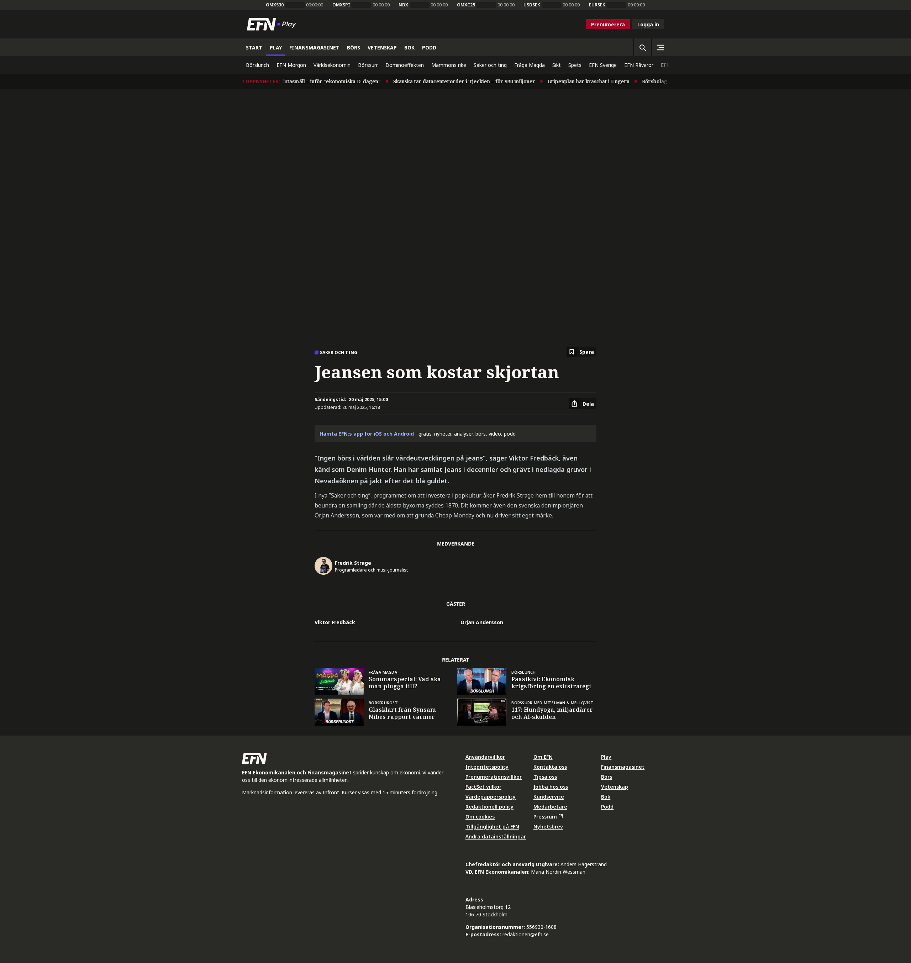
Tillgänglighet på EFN (492, 826)
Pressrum (545, 816)
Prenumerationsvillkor (493, 776)
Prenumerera (608, 24)
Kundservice (548, 796)
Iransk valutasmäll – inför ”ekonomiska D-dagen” (308, 81)
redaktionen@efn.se (525, 934)
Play (606, 756)
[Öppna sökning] (642, 47)
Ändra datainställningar (495, 836)
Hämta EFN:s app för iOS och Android (367, 433)
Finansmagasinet (622, 766)
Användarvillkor (485, 756)
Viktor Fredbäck (335, 622)
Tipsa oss (545, 776)
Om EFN (543, 756)
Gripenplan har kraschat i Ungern (576, 81)
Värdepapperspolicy (490, 796)
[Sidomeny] (660, 47)
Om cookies (480, 816)
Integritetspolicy (487, 766)
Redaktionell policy (489, 806)
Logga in (648, 24)
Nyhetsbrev (548, 826)
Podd (607, 806)
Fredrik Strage (353, 562)
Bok (605, 796)
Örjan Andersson (481, 622)
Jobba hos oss (550, 786)
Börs (606, 776)
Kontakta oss (550, 766)
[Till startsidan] (273, 24)
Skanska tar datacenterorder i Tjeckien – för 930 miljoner (451, 81)
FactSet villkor (483, 786)
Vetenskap (614, 786)
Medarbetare (550, 806)
